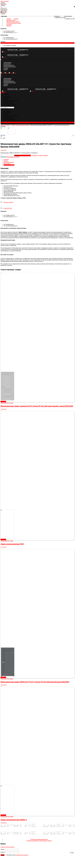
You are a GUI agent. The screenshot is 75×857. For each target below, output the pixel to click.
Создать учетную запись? (8, 847)
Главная (3, 125)
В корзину (17, 155)
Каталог (8, 125)
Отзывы (6, 161)
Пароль (3, 852)
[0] (1, 7)
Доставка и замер (9, 165)
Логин (3, 849)
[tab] (39, 159)
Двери (13, 125)
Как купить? (7, 163)
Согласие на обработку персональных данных (39, 840)
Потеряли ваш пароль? (22, 855)
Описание (6, 159)
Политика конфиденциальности (39, 839)
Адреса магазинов (9, 162)
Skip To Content (5, 1)
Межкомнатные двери (22, 125)
